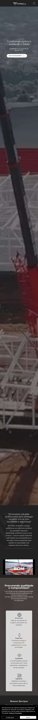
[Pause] (5, 572)
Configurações (10, 717)
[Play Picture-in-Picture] (29, 572)
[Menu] (34, 3)
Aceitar (28, 717)
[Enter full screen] (32, 572)
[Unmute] (8, 572)
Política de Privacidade (15, 713)
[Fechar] (35, 707)
